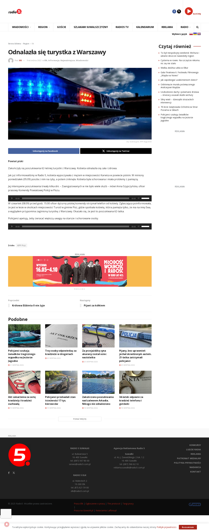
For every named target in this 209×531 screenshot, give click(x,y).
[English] (199, 33)
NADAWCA (195, 467)
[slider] (146, 198)
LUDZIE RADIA (193, 449)
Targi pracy (128, 503)
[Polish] (191, 33)
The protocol (113, 503)
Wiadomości (82, 60)
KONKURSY (195, 445)
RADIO (184, 27)
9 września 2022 (34, 60)
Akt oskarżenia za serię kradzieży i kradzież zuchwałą (22, 400)
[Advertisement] (99, 11)
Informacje (54, 60)
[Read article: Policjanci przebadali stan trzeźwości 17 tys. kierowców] (61, 382)
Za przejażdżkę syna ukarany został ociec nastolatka (94, 354)
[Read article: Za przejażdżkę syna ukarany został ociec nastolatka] (98, 335)
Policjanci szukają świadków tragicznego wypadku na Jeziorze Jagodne (21, 356)
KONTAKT (195, 471)
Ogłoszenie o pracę (95, 503)
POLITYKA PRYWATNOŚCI (187, 462)
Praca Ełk (78, 503)
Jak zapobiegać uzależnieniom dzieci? (179, 79)
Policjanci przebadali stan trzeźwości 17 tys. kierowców (60, 400)
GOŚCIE (61, 27)
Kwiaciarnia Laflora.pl (106, 510)
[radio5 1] (80, 271)
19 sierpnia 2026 (16, 408)
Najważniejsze (67, 60)
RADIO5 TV (122, 27)
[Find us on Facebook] (174, 11)
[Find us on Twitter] (179, 11)
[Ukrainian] (195, 33)
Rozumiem (188, 527)
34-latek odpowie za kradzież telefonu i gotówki (131, 400)
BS (20, 60)
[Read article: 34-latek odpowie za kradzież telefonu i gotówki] (135, 382)
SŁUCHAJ (197, 14)
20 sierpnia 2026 (54, 358)
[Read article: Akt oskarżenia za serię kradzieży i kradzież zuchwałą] (24, 382)
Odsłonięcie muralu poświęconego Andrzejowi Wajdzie (178, 86)
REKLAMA (167, 27)
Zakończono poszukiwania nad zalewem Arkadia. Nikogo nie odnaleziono (98, 400)
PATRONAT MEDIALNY (189, 458)
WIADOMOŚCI (20, 27)
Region (26, 43)
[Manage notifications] (6, 524)
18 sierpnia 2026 (91, 408)
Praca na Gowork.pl (83, 510)
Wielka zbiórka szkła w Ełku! (174, 67)
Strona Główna (14, 43)
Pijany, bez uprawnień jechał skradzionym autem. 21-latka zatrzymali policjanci (135, 356)
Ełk (33, 43)
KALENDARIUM (145, 27)
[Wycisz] (138, 198)
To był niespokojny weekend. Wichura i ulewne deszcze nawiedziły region (180, 54)
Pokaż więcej (79, 419)
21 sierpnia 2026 (16, 365)
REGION (43, 27)
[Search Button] (197, 27)
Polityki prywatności (166, 527)
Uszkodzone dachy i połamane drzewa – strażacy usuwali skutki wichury (180, 93)
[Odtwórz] (12, 198)
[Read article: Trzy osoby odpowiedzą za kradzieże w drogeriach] (61, 335)
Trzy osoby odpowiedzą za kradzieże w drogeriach (60, 352)
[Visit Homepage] (15, 11)
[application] (80, 198)
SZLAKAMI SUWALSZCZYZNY (91, 27)
